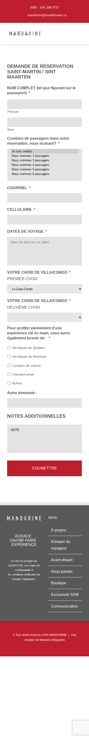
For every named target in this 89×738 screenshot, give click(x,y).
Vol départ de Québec (28, 348)
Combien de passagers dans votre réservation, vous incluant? (38, 140)
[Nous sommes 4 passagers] (44, 165)
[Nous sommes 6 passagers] (44, 174)
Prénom (13, 112)
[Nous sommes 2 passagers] (44, 156)
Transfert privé (23, 374)
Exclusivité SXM (65, 595)
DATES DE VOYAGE (27, 231)
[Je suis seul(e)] (44, 151)
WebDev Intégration (52, 640)
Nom (10, 129)
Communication (64, 606)
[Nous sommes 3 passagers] (44, 160)
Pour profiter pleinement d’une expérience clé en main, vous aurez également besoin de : (38, 333)
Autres (17, 383)
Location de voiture (26, 365)
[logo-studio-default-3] (25, 31)
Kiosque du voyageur (60, 545)
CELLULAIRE (21, 210)
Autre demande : (22, 393)
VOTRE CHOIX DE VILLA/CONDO (38, 272)
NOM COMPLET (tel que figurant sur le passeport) (41, 90)
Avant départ (61, 560)
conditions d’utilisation (24, 574)
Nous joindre (62, 572)
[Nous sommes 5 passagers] (44, 169)
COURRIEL (19, 188)
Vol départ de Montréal (29, 356)
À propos (58, 530)
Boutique (58, 583)
